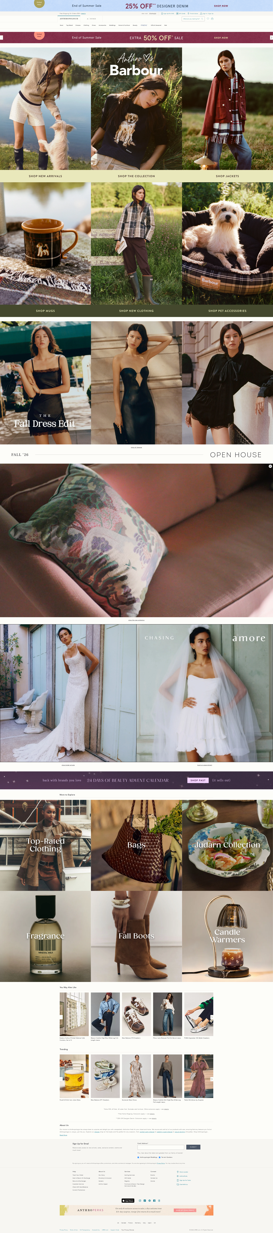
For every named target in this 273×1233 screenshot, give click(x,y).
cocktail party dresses (147, 1132)
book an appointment (204, 765)
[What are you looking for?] (202, 19)
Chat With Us (184, 1184)
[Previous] (2, 37)
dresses (97, 1132)
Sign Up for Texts (185, 1180)
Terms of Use (74, 1230)
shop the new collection (137, 620)
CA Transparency (85, 1230)
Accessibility (96, 1230)
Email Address (142, 1143)
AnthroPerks (183, 1176)
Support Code (115, 1230)
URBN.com (105, 1230)
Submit (193, 1147)
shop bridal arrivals (68, 765)
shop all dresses (136, 447)
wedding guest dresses (164, 1132)
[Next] (271, 37)
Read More (63, 1135)
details (83, 13)
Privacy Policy (161, 1163)
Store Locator (184, 1172)
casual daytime (180, 1132)
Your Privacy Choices (127, 1230)
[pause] (270, 466)
